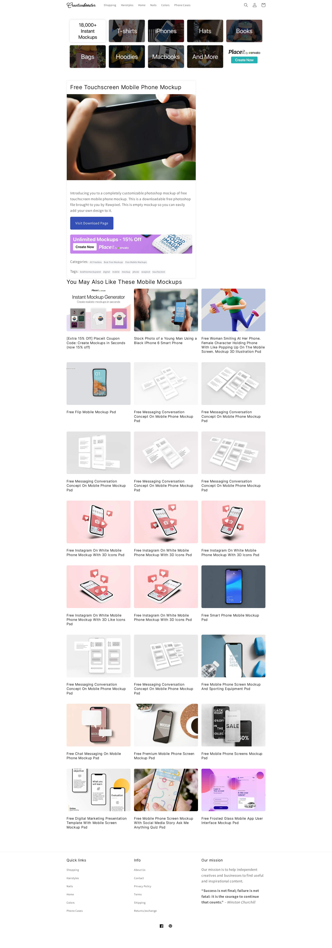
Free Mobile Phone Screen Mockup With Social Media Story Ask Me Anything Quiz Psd (163, 822)
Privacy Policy (142, 886)
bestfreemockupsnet (90, 271)
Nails (70, 886)
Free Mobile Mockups (136, 262)
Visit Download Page (91, 223)
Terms (138, 894)
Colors (71, 902)
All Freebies (96, 262)
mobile (115, 271)
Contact (139, 878)
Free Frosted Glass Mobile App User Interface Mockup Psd (232, 820)
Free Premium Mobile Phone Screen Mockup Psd (164, 756)
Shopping (73, 870)
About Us (140, 870)
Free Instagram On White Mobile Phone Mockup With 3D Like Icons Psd (96, 619)
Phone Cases (75, 911)
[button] (246, 5)
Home (70, 894)
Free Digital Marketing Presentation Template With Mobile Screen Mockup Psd (97, 822)
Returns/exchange (145, 911)
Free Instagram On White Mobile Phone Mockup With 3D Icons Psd (95, 552)
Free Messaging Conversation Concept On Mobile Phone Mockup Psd (163, 416)
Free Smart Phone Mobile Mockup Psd (230, 617)
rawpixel (145, 271)
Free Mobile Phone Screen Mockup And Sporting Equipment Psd (231, 686)
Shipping (140, 902)
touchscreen (159, 271)
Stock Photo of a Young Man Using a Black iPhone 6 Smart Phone (165, 340)
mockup (126, 271)
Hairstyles (73, 878)
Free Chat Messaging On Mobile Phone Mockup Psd (94, 756)
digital (106, 271)
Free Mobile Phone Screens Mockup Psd (231, 756)
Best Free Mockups (113, 262)
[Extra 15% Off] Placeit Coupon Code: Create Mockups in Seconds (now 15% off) (96, 342)
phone (136, 271)
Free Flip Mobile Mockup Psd (91, 412)
